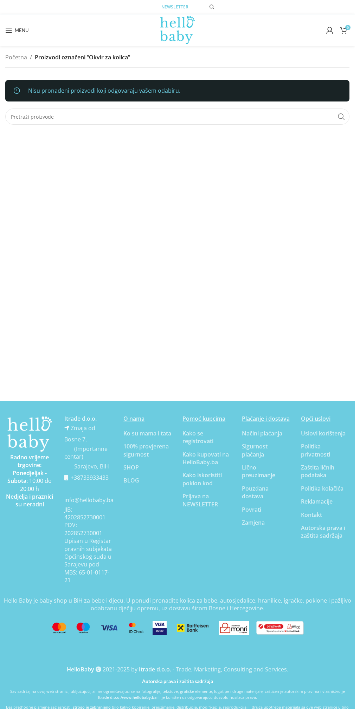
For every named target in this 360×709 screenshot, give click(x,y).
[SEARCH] (341, 117)
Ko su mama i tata (147, 433)
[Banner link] (29, 434)
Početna (16, 57)
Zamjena (253, 522)
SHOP (131, 467)
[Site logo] (177, 29)
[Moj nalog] (330, 30)
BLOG (131, 480)
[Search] (212, 7)
